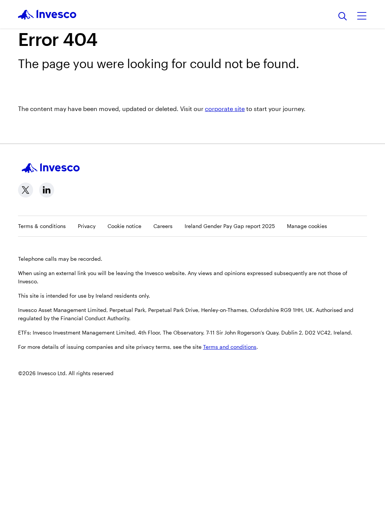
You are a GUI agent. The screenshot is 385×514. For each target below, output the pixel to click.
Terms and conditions (229, 347)
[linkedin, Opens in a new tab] (46, 190)
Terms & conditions (42, 226)
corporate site (225, 108)
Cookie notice (124, 226)
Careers (163, 226)
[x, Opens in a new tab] (25, 190)
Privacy (86, 226)
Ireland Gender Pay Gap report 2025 (230, 226)
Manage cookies (307, 226)
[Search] (342, 17)
